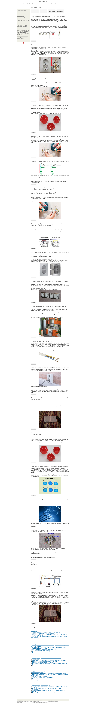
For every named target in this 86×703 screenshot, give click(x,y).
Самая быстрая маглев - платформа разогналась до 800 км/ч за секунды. (44, 628)
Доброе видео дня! (35, 665)
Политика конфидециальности (36, 701)
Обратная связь (50, 700)
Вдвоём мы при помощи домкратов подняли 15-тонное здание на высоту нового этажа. (46, 658)
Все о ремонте (43, 1)
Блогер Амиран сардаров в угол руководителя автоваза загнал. (42, 657)
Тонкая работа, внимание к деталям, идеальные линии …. (41, 676)
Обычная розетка (60, 11)
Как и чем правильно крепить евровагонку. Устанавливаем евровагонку (22, 22)
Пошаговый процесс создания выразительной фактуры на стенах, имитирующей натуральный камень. (49, 673)
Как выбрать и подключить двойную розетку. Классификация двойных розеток (49, 367)
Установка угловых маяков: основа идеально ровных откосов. (42, 677)
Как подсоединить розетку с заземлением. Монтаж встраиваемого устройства (49, 466)
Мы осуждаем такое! (35, 659)
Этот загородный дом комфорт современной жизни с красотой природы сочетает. (45, 680)
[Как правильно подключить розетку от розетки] (50, 357)
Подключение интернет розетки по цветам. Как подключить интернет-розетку (49, 499)
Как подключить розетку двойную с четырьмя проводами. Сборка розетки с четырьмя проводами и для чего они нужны (49, 188)
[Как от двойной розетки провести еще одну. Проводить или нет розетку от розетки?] (50, 327)
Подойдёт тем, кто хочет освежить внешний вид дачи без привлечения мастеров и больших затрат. (48, 682)
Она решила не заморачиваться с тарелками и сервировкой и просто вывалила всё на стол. (47, 655)
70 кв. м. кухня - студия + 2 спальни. (23, 20)
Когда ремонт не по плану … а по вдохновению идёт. (41, 685)
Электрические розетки (35, 11)
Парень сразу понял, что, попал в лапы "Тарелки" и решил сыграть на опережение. (46, 652)
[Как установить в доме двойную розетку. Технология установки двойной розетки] (50, 269)
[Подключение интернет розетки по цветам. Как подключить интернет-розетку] (50, 514)
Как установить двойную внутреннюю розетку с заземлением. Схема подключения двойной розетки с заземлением (47, 224)
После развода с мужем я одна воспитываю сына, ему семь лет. (42, 643)
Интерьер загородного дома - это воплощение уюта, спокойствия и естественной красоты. (47, 688)
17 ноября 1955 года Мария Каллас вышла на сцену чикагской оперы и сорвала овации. (46, 632)
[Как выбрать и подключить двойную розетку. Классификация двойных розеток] (50, 379)
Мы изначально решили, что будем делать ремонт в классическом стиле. (44, 649)
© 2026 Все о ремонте (19, 700)
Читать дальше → (33, 74)
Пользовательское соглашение (38, 700)
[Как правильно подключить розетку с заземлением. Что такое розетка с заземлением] (50, 581)
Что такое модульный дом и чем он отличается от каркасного (42, 638)
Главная (33, 4)
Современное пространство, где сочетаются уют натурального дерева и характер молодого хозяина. (49, 666)
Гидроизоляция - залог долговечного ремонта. (39, 695)
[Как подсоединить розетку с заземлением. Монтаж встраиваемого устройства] (50, 485)
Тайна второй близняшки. (36, 644)
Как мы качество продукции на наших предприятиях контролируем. (43, 633)
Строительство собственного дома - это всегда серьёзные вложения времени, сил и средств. (47, 651)
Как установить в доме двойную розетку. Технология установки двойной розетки (50, 252)
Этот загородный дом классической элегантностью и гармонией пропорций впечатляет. (46, 678)
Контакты (34, 700)
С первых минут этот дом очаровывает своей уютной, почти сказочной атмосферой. (46, 670)
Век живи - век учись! (35, 689)
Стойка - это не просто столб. (37, 697)
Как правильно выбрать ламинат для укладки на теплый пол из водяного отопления (22, 37)
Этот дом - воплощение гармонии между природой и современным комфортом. (45, 661)
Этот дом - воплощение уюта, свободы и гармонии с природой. (42, 662)
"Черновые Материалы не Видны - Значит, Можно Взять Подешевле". (43, 681)
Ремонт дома (46, 4)
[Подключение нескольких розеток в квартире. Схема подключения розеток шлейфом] (50, 33)
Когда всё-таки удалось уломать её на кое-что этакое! (41, 650)
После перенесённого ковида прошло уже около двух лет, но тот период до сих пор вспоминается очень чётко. (50, 641)
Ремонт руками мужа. (35, 679)
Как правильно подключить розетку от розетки (42, 341)
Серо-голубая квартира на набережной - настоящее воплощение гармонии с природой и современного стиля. (50, 684)
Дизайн (51, 4)
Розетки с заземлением (43, 11)
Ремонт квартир (39, 4)
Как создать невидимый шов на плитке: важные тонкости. (41, 694)
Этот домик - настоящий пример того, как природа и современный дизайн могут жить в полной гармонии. (49, 660)
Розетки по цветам (52, 11)
